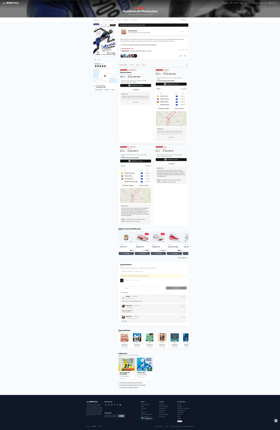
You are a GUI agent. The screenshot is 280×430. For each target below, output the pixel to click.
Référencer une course (183, 408)
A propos (179, 406)
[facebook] (99, 60)
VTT (142, 410)
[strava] (114, 404)
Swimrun (143, 412)
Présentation (124, 94)
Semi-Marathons (163, 406)
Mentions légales (159, 426)
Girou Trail (141, 372)
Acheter (127, 253)
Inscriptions (180, 412)
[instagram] (111, 404)
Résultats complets (164, 108)
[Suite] (185, 240)
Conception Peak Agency (176, 426)
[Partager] (185, 56)
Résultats (236, 3)
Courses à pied (145, 404)
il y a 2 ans (183, 297)
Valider (121, 416)
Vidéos (241, 3)
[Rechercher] (276, 420)
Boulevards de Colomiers (125, 373)
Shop (246, 3)
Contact (179, 404)
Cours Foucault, (101, 86)
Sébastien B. (129, 316)
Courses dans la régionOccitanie (129, 387)
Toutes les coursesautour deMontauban (131, 382)
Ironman (161, 412)
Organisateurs (255, 3)
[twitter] (108, 404)
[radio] (95, 66)
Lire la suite (135, 102)
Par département (163, 414)
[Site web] (95, 60)
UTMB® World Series (146, 414)
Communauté (264, 3)
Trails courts (162, 408)
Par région (162, 416)
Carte (231, 3)
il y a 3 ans (183, 306)
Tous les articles (182, 257)
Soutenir (180, 421)
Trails (142, 406)
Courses (225, 3)
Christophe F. (129, 305)
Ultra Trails (162, 410)
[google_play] (120, 404)
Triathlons (143, 408)
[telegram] (117, 404)
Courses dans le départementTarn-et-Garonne (133, 385)
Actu (250, 3)
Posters (179, 414)
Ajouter (184, 20)
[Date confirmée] (120, 376)
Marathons (162, 404)
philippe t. (128, 296)
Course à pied (96, 20)
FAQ (167, 426)
